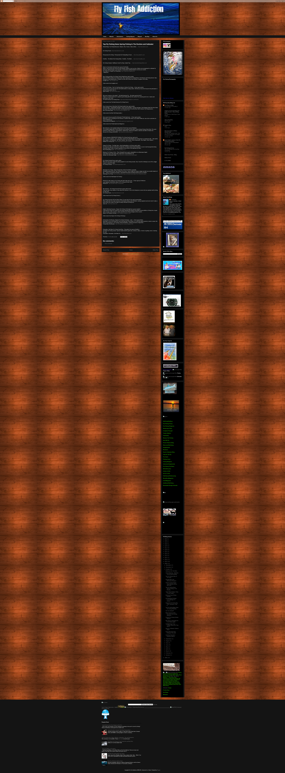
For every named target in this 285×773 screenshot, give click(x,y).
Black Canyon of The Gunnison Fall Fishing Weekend (171, 614)
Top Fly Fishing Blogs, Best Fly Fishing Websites (172, 608)
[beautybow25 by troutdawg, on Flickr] (173, 74)
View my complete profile (169, 214)
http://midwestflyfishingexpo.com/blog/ (123, 141)
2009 (166, 563)
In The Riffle (168, 160)
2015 (166, 551)
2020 (166, 541)
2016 (166, 549)
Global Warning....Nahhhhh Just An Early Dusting (172, 573)
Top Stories (102, 703)
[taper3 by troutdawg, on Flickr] (168, 672)
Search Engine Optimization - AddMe (110, 707)
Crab (166, 126)
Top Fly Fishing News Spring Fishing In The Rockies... (171, 588)
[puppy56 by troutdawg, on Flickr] (172, 246)
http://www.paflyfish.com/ (139, 54)
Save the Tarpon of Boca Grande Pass (171, 131)
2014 (166, 553)
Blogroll (140, 36)
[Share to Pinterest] (126, 237)
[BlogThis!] (122, 237)
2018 (166, 545)
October (168, 569)
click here (120, 738)
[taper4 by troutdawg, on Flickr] (165, 416)
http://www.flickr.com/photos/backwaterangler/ (127, 155)
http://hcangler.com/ (114, 80)
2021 (166, 539)
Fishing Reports (130, 36)
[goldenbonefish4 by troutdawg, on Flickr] (170, 360)
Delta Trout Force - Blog (171, 154)
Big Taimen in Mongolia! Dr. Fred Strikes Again (172, 621)
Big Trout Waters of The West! (109, 748)
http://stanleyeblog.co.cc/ (120, 149)
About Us (155, 36)
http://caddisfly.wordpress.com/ (124, 213)
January (168, 655)
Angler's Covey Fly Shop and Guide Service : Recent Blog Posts (172, 112)
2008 (166, 657)
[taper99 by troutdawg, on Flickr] (170, 367)
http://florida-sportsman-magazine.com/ (124, 121)
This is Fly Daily (169, 119)
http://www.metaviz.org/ (115, 91)
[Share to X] (123, 237)
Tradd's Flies (168, 125)
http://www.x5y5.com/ (112, 203)
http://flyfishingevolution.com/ (119, 164)
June (167, 644)
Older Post (155, 250)
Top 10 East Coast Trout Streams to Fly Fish (112, 725)
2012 (166, 557)
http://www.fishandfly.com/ (139, 58)
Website (111, 36)
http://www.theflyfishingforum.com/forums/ (129, 99)
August (168, 640)
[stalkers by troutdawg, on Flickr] (169, 515)
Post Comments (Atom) (134, 253)
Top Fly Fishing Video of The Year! (171, 577)
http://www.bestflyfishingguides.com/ (122, 110)
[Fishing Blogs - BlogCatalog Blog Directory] (134, 707)
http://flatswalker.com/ (127, 233)
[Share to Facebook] (125, 237)
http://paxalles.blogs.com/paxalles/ (116, 183)
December (168, 565)
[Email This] (121, 237)
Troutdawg (173, 199)
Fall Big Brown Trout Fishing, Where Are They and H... (172, 625)
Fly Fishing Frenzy (169, 148)
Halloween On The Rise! (171, 571)
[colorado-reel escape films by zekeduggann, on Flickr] (170, 376)
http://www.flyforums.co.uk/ (118, 50)
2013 (166, 555)
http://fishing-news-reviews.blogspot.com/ (124, 224)
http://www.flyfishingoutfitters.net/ (139, 63)
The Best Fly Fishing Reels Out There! (116, 753)
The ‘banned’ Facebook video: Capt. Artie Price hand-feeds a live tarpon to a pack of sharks (172, 134)
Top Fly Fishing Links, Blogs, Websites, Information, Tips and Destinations (118, 737)
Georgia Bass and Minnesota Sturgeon (171, 580)
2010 (166, 561)
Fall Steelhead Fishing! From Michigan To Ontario (171, 600)
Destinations (120, 36)
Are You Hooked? (170, 610)
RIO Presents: (168, 121)
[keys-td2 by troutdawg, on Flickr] (171, 411)
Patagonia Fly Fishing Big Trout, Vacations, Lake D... (172, 604)
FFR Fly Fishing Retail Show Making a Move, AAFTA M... (171, 584)
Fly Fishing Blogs (105, 713)
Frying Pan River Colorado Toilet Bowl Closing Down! (119, 730)
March (167, 651)
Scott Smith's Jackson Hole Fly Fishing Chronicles (172, 140)
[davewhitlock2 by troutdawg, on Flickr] (169, 336)
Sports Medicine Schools (105, 712)
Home (104, 36)
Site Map (147, 36)
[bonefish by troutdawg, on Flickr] (170, 393)
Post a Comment (108, 243)
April (167, 649)
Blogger (158, 770)
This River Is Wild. (169, 105)
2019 (166, 543)
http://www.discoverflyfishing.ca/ (126, 132)
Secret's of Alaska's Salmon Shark (115, 761)
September (168, 638)
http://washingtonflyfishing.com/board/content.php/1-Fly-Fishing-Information (130, 173)
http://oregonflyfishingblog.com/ (128, 71)
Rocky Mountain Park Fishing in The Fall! (171, 632)
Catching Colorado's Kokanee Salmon (170, 635)
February (168, 653)
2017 (166, 547)
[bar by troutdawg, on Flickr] (164, 246)
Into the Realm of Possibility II (171, 106)
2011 (166, 559)
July (167, 642)
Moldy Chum (168, 157)
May (167, 647)
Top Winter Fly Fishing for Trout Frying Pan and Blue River (120, 741)
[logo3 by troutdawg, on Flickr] (171, 671)
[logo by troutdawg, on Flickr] (169, 323)
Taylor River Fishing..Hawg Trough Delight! (172, 592)
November (168, 567)
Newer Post (106, 250)
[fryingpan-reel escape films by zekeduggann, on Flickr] (170, 373)
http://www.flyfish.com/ (143, 46)
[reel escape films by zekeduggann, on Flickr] (177, 369)
